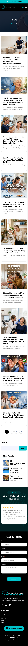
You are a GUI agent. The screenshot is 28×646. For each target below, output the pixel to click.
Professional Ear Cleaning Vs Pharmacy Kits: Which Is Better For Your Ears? (13, 204)
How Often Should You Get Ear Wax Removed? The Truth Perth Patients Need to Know (13, 101)
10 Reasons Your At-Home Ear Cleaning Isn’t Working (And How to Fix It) (14, 251)
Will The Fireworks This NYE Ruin (17, 479)
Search (4, 442)
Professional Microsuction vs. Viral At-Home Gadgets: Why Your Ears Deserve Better (14, 140)
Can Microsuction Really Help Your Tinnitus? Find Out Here (13, 160)
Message (3, 564)
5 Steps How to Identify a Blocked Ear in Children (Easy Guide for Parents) (13, 295)
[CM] (23, 600)
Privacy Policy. (14, 600)
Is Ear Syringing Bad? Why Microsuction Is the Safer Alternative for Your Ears (13, 378)
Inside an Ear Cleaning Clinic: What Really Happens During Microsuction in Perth (12, 60)
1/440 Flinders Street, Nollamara (14, 636)
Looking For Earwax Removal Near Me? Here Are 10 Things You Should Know (13, 340)
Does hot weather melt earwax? (17, 463)
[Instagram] (6, 605)
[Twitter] (10, 605)
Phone (3, 549)
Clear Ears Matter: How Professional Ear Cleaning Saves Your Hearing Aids (13, 415)
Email (3, 556)
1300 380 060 (17, 1)
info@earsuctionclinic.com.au (14, 640)
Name (3, 541)
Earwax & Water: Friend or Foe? (15, 471)
